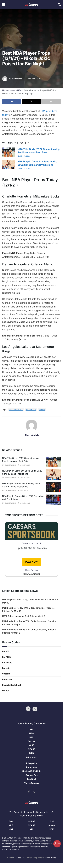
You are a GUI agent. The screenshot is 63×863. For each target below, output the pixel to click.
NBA (19, 90)
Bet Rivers (7, 662)
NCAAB (31, 821)
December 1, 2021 (35, 78)
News (12, 90)
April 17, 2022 (24, 156)
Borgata (6, 668)
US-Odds (17, 858)
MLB (31, 753)
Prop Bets (31, 409)
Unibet (5, 690)
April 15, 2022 (24, 168)
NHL (31, 737)
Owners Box (31, 775)
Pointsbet (7, 679)
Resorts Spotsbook (11, 685)
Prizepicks (31, 763)
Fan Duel (31, 779)
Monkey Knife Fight (31, 771)
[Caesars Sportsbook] (31, 531)
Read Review (31, 570)
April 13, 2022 (24, 490)
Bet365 (5, 651)
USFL (52, 829)
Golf (31, 745)
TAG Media (51, 858)
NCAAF (31, 749)
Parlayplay (31, 767)
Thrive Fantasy (31, 783)
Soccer (31, 741)
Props (42, 409)
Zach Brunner (10, 465)
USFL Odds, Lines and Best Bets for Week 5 (23, 616)
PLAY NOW (31, 561)
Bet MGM (6, 657)
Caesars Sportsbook (31, 543)
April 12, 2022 (24, 503)
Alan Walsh (16, 78)
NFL (32, 729)
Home (5, 90)
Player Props (16, 409)
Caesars (6, 673)
